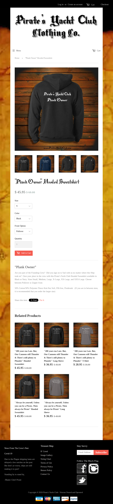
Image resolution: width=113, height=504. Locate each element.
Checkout (105, 4)
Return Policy (46, 470)
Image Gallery (47, 455)
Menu (18, 51)
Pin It (41, 300)
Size (16, 201)
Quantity (18, 239)
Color (17, 213)
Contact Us (45, 474)
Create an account (75, 4)
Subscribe (101, 452)
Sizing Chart (46, 459)
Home (17, 58)
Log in (60, 4)
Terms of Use (46, 463)
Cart (92, 5)
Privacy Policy (47, 467)
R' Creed (44, 451)
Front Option (20, 226)
